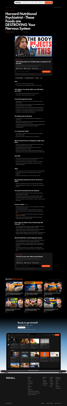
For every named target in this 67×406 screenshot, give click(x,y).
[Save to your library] (22, 283)
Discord (51, 381)
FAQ (32, 2)
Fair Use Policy (58, 403)
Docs (29, 2)
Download (41, 2)
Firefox (57, 383)
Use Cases (25, 2)
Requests (45, 381)
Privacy (42, 403)
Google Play (58, 388)
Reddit (51, 380)
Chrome (57, 380)
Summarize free (46, 71)
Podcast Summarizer (32, 394)
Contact (44, 380)
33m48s (23, 224)
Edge (57, 381)
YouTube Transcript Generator (34, 392)
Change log (45, 383)
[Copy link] (41, 78)
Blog (29, 388)
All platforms (58, 378)
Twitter (51, 378)
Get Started (48, 2)
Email (51, 386)
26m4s (27, 204)
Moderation (18, 214)
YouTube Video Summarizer (33, 391)
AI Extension (30, 381)
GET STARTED (22, 327)
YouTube (51, 383)
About (29, 378)
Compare (30, 386)
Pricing (35, 2)
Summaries (30, 389)
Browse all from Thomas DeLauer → (55, 279)
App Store (58, 386)
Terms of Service (49, 403)
